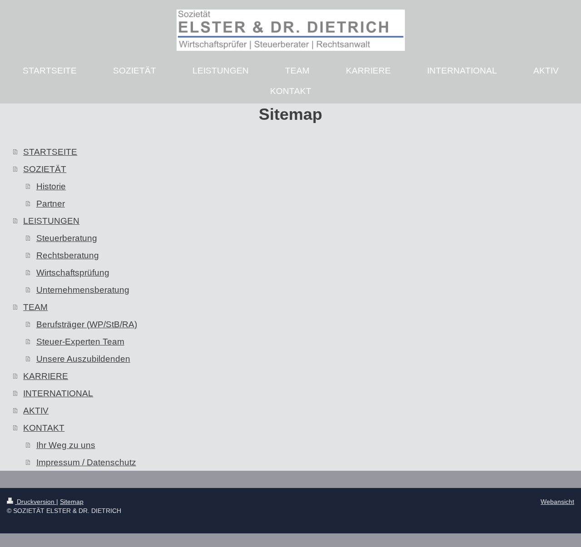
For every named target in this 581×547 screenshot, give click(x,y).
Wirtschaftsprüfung (72, 272)
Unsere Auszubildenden (83, 359)
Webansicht (557, 501)
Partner (50, 203)
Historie (51, 186)
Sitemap (72, 501)
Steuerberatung (66, 238)
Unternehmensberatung (82, 290)
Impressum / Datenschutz (86, 462)
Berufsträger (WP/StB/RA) (86, 324)
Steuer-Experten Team (80, 341)
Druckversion (35, 501)
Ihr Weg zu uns (65, 445)
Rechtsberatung (67, 255)
